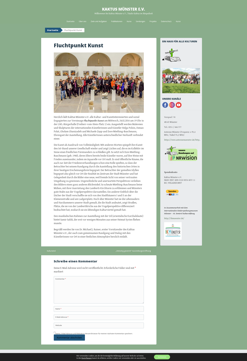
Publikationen (116, 21)
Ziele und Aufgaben (99, 21)
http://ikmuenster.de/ (174, 218)
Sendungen (140, 21)
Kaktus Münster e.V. (123, 9)
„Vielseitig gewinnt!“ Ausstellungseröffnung (133, 251)
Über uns (82, 21)
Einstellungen (87, 358)
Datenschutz (166, 21)
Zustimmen (162, 357)
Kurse (129, 21)
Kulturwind (51, 251)
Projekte (153, 21)
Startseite (70, 21)
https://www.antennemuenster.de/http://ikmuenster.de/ (189, 140)
